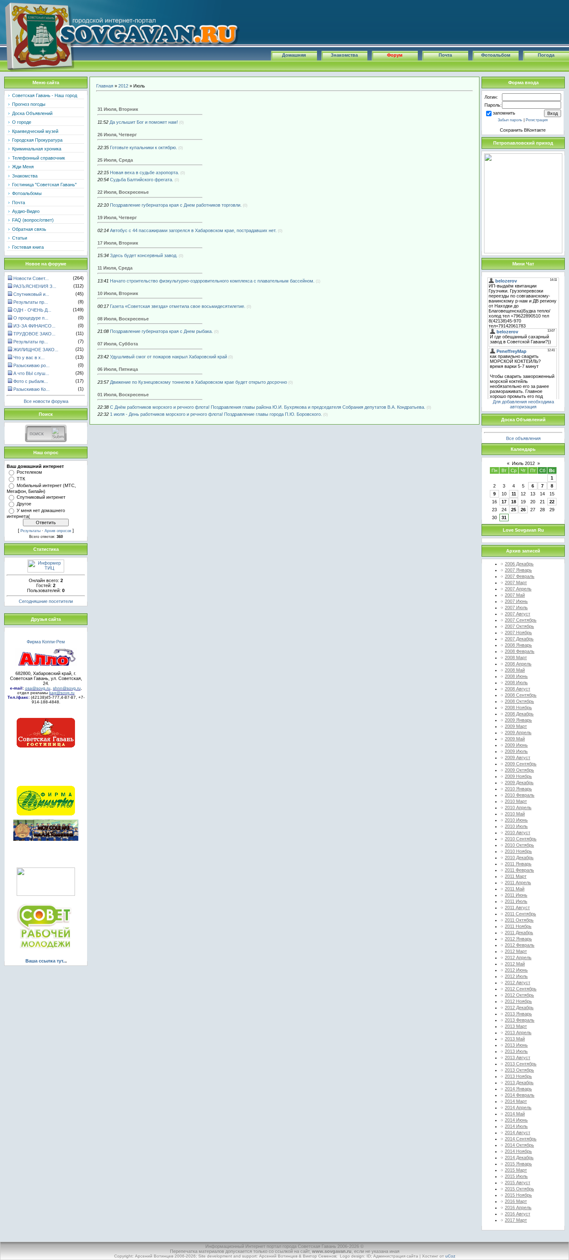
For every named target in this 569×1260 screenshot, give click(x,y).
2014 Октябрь (519, 1145)
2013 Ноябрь (518, 1076)
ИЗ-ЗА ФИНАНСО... (34, 325)
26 (523, 509)
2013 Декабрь (519, 1082)
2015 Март (516, 1170)
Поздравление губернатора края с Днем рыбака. (161, 331)
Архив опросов (58, 531)
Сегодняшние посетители (46, 601)
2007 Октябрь (519, 626)
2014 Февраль (519, 1095)
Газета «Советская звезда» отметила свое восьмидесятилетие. (177, 306)
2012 (123, 85)
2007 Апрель (518, 588)
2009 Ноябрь (518, 776)
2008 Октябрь (519, 701)
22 (551, 501)
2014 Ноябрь (518, 1151)
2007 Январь (518, 570)
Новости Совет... (31, 278)
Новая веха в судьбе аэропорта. (144, 172)
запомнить (504, 112)
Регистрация (537, 120)
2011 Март (516, 876)
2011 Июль (516, 901)
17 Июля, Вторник (117, 242)
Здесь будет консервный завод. (143, 255)
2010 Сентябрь (521, 838)
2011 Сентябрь (520, 913)
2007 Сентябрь (521, 620)
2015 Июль (516, 1176)
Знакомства (344, 55)
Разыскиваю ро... (31, 365)
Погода (546, 55)
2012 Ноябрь (518, 1001)
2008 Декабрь (519, 713)
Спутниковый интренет (41, 497)
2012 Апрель (518, 957)
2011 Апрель (518, 882)
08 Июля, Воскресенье (123, 318)
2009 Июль (516, 751)
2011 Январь (518, 863)
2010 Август (517, 832)
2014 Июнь (516, 1120)
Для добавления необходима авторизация (523, 404)
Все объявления (523, 438)
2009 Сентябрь (521, 763)
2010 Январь (518, 788)
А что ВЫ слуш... (31, 373)
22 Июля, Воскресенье (123, 192)
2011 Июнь (516, 895)
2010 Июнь (516, 820)
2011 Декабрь (519, 932)
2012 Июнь (516, 970)
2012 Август (517, 982)
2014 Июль (516, 1126)
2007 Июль (516, 607)
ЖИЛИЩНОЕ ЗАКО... (35, 349)
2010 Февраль (519, 795)
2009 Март (516, 726)
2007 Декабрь (519, 638)
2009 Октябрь (519, 770)
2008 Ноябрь (518, 707)
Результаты (30, 531)
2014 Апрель (518, 1107)
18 (513, 501)
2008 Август (517, 688)
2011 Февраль (519, 870)
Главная (104, 85)
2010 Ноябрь (518, 851)
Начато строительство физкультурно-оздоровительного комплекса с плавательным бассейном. (212, 280)
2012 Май (515, 963)
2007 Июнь (516, 601)
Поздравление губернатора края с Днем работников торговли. (176, 205)
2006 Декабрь (519, 563)
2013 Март (516, 1026)
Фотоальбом (495, 55)
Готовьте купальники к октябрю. (143, 147)
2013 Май (515, 1038)
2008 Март (516, 657)
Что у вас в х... (29, 357)
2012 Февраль (519, 945)
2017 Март (516, 1220)
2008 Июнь (516, 676)
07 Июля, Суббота (117, 343)
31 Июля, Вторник (117, 109)
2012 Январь (518, 938)
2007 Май (515, 595)
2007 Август (517, 613)
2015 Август (517, 1182)
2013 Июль (516, 1051)
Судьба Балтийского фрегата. (141, 179)
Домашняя (294, 55)
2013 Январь (518, 1013)
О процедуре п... (30, 317)
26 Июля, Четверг (117, 134)
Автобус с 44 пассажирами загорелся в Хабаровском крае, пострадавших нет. (193, 230)
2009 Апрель (518, 732)
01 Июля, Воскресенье (123, 394)
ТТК (21, 478)
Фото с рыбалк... (30, 381)
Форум (394, 55)
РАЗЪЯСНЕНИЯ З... (34, 286)
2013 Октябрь (519, 1070)
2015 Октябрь (519, 1188)
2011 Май (514, 888)
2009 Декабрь (519, 782)
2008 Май (515, 670)
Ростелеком (29, 472)
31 (504, 517)
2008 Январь (518, 645)
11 (514, 493)
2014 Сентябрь (521, 1138)
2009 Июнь (516, 745)
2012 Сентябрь (521, 988)
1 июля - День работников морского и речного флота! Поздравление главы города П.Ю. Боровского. (216, 414)
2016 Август (517, 1213)
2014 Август (517, 1132)
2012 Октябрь (519, 995)
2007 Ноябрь (518, 632)
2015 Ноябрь (518, 1195)
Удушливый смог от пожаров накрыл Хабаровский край (168, 356)
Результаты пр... (30, 302)
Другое (24, 503)
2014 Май (515, 1113)
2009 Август (517, 757)
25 (513, 509)
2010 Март (516, 801)
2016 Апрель (518, 1207)
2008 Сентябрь (521, 695)
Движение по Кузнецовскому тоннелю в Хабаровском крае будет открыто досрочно (198, 382)
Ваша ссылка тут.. (45, 960)
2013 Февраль (519, 1020)
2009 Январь (518, 720)
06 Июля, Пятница (117, 369)
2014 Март (516, 1101)
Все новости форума (46, 401)
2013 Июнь (516, 1045)
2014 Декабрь (519, 1157)
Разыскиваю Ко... (31, 389)
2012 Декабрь (519, 1007)
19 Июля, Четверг (117, 217)
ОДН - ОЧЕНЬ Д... (32, 310)
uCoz (450, 1256)
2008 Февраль (519, 651)
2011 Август (517, 907)
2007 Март (516, 582)
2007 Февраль (519, 576)
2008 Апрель (518, 663)
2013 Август (517, 1057)
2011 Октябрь (519, 920)
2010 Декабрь (519, 857)
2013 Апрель (518, 1032)
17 (504, 501)
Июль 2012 (523, 463)
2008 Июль (516, 682)
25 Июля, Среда (115, 160)
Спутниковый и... (31, 294)
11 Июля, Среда (114, 267)
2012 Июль (516, 976)
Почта (445, 55)
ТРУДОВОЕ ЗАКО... (34, 333)
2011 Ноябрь (518, 926)
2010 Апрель (518, 807)
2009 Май (515, 738)
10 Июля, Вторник (117, 293)
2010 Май (515, 813)
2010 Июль (516, 826)
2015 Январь (518, 1163)
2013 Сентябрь (521, 1063)
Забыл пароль (510, 120)
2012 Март (516, 951)
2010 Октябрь (519, 845)
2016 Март (516, 1201)
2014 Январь (518, 1088)
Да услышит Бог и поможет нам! (144, 122)
